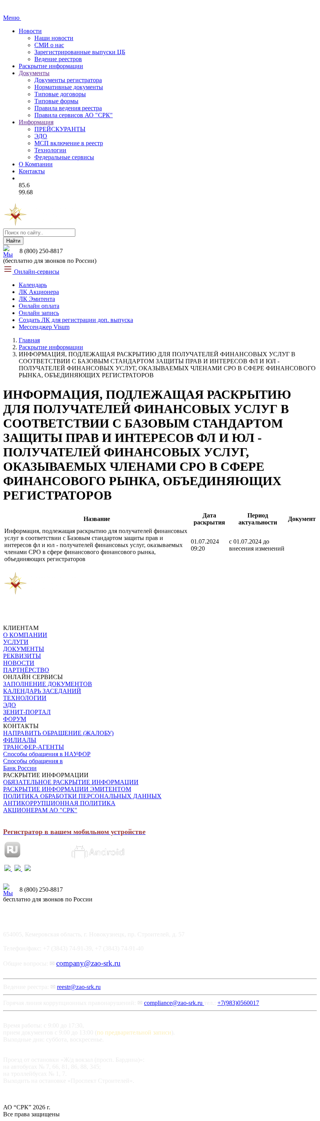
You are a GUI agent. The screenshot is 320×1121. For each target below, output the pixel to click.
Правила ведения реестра (68, 108)
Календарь (33, 285)
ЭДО (40, 136)
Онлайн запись (39, 313)
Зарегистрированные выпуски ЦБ (79, 52)
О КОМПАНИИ (25, 635)
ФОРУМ (14, 719)
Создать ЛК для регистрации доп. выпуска (76, 320)
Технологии (50, 150)
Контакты (32, 171)
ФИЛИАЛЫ (19, 740)
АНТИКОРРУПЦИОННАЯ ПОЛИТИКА (59, 803)
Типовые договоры (60, 94)
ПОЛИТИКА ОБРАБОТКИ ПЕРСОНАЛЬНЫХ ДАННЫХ (82, 796)
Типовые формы (56, 101)
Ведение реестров (58, 59)
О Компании (36, 164)
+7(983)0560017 (238, 1003)
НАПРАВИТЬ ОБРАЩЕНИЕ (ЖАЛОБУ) (58, 733)
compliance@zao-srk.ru (174, 1003)
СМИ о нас (49, 45)
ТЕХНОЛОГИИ (24, 698)
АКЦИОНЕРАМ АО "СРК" (40, 810)
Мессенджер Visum (44, 327)
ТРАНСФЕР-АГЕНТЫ (33, 747)
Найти (13, 241)
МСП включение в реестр (68, 143)
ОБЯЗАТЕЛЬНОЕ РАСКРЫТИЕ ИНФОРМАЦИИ (71, 782)
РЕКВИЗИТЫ (22, 656)
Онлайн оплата (39, 306)
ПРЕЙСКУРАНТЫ (59, 129)
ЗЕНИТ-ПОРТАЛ (27, 712)
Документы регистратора (68, 80)
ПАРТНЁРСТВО (26, 670)
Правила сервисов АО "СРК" (73, 115)
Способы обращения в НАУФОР (47, 754)
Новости (30, 31)
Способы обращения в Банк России (33, 764)
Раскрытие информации (51, 66)
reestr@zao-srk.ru (79, 987)
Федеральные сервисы (64, 157)
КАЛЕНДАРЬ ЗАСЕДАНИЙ (42, 691)
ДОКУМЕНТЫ (23, 649)
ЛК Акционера (39, 292)
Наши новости (53, 38)
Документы (34, 73)
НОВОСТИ (18, 663)
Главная (29, 340)
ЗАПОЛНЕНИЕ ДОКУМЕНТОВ (47, 684)
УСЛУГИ (15, 642)
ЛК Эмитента (37, 299)
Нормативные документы (68, 87)
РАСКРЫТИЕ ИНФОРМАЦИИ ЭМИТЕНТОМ (67, 789)
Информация (36, 122)
